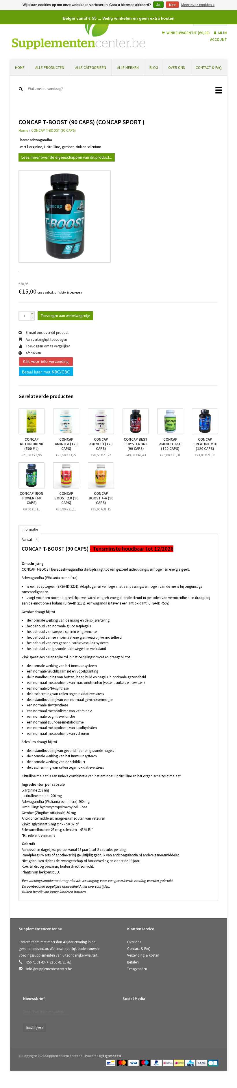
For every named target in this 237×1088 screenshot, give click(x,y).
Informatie (30, 529)
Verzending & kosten (143, 955)
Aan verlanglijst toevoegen (46, 339)
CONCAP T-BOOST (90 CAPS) (53, 130)
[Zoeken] (20, 89)
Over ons (176, 67)
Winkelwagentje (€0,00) (188, 32)
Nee (172, 5)
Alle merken (128, 67)
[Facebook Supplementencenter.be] (128, 1014)
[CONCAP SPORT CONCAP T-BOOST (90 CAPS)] (64, 216)
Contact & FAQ (209, 67)
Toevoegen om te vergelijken (48, 346)
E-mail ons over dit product (46, 332)
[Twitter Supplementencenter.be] (140, 1014)
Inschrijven (34, 1027)
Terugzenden (137, 968)
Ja (158, 5)
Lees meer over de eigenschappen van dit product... (66, 157)
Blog (153, 67)
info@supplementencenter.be (49, 968)
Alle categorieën (90, 67)
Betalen (133, 962)
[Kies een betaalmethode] (111, 1062)
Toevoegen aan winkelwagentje (65, 315)
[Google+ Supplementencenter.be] (151, 1014)
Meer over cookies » (198, 5)
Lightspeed (112, 1056)
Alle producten (49, 67)
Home (20, 67)
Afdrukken (33, 353)
